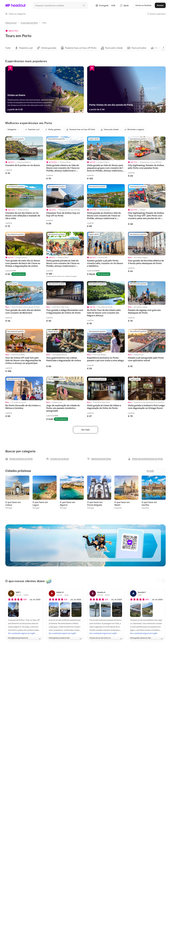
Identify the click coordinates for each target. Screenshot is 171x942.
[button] (15, 13)
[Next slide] (163, 48)
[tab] (8, 48)
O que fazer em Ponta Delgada (95, 503)
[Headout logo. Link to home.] (15, 5)
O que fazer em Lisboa (13, 503)
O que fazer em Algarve (67, 503)
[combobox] (60, 5)
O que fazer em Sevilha (149, 503)
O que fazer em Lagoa (40, 503)
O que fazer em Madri (122, 503)
